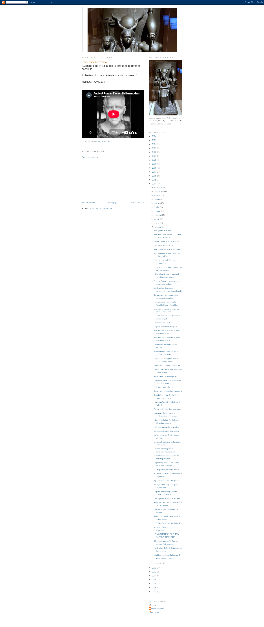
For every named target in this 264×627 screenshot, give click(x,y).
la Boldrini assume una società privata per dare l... (166, 457)
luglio (157, 207)
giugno (157, 211)
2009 (154, 583)
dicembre (158, 187)
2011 (154, 575)
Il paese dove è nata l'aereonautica (168, 391)
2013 (154, 567)
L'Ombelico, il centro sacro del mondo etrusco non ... (166, 275)
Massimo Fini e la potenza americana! (164, 529)
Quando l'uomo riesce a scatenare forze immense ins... (167, 282)
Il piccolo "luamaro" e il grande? (167, 480)
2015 (154, 179)
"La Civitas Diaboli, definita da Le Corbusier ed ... (168, 549)
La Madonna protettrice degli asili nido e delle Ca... (168, 371)
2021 (154, 156)
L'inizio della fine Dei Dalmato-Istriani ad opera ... (167, 421)
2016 (154, 175)
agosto (157, 203)
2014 (154, 183)
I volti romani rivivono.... (164, 245)
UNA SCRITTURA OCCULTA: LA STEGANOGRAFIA (166, 535)
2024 (154, 144)
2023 (154, 148)
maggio (157, 215)
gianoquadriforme (157, 608)
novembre (158, 191)
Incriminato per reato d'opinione (167, 249)
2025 (154, 140)
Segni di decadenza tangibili (165, 326)
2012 (154, 571)
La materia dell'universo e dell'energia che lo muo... (165, 414)
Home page (112, 202)
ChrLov (153, 605)
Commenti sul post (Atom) (101, 208)
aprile (157, 219)
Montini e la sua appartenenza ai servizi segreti (167, 317)
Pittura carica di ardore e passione (167, 409)
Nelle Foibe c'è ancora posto (165, 376)
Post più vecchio (137, 202)
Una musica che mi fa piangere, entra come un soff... (166, 310)
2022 (154, 152)
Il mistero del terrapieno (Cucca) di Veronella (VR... (167, 339)
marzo (157, 223)
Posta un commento (90, 157)
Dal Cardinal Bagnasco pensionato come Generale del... (168, 289)
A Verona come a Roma (163, 387)
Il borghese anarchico (162, 230)
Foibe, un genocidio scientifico (166, 426)
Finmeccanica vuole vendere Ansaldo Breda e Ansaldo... (166, 303)
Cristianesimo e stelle (162, 322)
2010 (154, 579)
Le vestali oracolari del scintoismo (168, 241)
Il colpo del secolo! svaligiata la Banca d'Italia (167, 518)
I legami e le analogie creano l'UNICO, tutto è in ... (165, 493)
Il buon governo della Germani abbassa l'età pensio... (166, 542)
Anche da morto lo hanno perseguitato (164, 261)
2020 (154, 160)
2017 (154, 171)
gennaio (158, 562)
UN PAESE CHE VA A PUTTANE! (168, 523)
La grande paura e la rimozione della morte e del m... (166, 464)
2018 (154, 167)
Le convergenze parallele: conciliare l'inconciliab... (165, 450)
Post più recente (88, 202)
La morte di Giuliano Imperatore (167, 365)
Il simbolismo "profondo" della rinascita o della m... (166, 396)
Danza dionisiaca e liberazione (166, 430)
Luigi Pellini (132, 12)
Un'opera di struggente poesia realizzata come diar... (166, 360)
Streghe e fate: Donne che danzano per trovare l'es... (168, 504)
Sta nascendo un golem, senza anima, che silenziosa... (166, 296)
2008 (154, 587)
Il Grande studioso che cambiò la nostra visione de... (167, 236)
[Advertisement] (104, 179)
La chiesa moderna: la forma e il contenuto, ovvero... (167, 556)
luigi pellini (155, 612)
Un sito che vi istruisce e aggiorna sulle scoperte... (168, 269)
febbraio (158, 227)
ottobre (157, 195)
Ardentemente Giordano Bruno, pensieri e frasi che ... (167, 353)
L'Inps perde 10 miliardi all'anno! (167, 498)
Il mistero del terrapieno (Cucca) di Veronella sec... (167, 332)
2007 (154, 591)
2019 (154, 163)
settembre (158, 199)
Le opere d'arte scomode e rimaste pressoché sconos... (167, 382)
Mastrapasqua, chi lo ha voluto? (167, 469)
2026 (154, 136)
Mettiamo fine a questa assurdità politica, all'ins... (167, 255)
